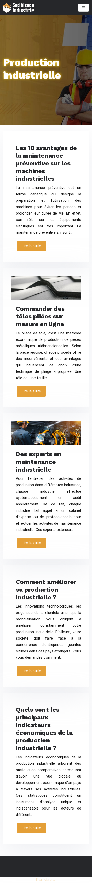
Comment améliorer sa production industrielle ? (46, 589)
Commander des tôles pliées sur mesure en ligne (40, 316)
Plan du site (46, 879)
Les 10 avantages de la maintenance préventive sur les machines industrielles (46, 163)
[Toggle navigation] (83, 8)
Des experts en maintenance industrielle (38, 462)
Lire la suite (31, 245)
